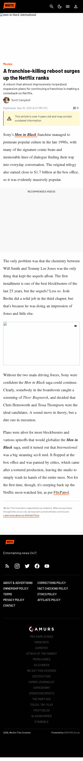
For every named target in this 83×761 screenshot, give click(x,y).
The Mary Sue (41, 699)
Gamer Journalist (42, 682)
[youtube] (47, 566)
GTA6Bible (41, 721)
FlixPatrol (61, 492)
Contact (9, 605)
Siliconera (41, 665)
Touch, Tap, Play (41, 704)
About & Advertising (18, 583)
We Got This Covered (41, 670)
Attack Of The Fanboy (41, 653)
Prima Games (41, 659)
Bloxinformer (41, 716)
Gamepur (41, 648)
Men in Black (26, 134)
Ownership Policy (15, 588)
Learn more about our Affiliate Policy (21, 515)
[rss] (7, 566)
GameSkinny (41, 687)
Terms (7, 594)
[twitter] (27, 566)
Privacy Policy (13, 600)
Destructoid (41, 676)
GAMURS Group (72, 732)
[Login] (76, 6)
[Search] (52, 6)
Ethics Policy (47, 594)
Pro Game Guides (41, 636)
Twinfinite (41, 642)
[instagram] (17, 566)
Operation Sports (41, 693)
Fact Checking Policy (52, 588)
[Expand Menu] (68, 6)
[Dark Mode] (60, 6)
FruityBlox (41, 710)
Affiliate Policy (48, 600)
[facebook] (37, 566)
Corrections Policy (51, 583)
